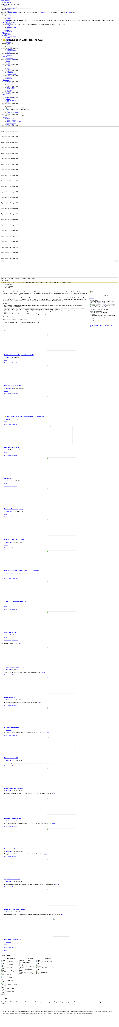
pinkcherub (91, 298)
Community (6, 80)
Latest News (9, 96)
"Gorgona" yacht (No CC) (11, 848)
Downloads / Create (11, 8)
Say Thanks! (4, 280)
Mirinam (8, 604)
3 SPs (103, 305)
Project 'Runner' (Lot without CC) (13, 788)
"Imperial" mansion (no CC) (12, 879)
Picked (8, 20)
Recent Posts (9, 81)
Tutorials (8, 23)
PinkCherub (8, 542)
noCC (91, 326)
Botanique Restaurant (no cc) (13, 509)
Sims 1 (5, 5)
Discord (8, 93)
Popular (8, 15)
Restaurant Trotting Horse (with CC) (14, 909)
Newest (8, 14)
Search (5, 104)
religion (110, 325)
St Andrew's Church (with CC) (14, 540)
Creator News (10, 118)
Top (3, 1016)
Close (2, 994)
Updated (8, 17)
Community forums (11, 27)
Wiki (7, 103)
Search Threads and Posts (13, 112)
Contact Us (8, 1016)
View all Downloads (105, 295)
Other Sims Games (11, 85)
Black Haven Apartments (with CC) (14, 939)
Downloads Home (11, 12)
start (2, 261)
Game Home (9, 11)
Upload (5, 117)
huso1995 (8, 449)
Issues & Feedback (11, 97)
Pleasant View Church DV (12, 385)
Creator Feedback (11, 123)
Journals (8, 91)
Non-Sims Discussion (12, 83)
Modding (8, 21)
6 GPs (100, 305)
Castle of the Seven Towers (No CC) (14, 818)
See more (20, 643)
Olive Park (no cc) (10, 632)
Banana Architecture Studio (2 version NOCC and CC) (21, 570)
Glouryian (8, 419)
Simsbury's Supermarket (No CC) (15, 601)
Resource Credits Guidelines (13, 121)
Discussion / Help (11, 6)
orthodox (106, 325)
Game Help (9, 24)
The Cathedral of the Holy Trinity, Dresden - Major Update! (25, 416)
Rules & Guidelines (11, 100)
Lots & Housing (7, 362)
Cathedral (7, 478)
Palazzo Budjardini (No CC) (12, 697)
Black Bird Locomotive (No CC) (15, 667)
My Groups (9, 90)
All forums (9, 84)
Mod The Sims (7, 2)
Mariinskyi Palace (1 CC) (11, 758)
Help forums (9, 25)
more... (6, 360)
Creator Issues (10, 124)
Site (4, 94)
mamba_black (9, 511)
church (91, 325)
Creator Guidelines (11, 120)
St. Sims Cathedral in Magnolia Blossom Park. (19, 355)
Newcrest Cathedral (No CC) (13, 447)
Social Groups (10, 88)
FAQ (7, 102)
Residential (14, 486)
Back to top (4, 950)
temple (101, 325)
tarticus (7, 357)
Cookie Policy (25, 1016)
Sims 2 (5, 9)
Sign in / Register (5, 0)
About (8, 99)
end (117, 261)
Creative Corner (10, 87)
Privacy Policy (16, 1016)
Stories (8, 28)
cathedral (96, 325)
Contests (8, 30)
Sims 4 (5, 56)
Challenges (9, 31)
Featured (8, 18)
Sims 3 (5, 33)
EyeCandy (8, 480)
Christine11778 (9, 388)
